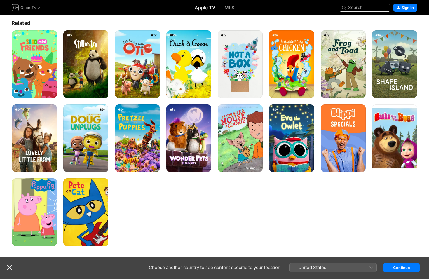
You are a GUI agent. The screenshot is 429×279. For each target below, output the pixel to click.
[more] (50, 91)
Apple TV (205, 8)
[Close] (9, 267)
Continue (401, 267)
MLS (229, 8)
